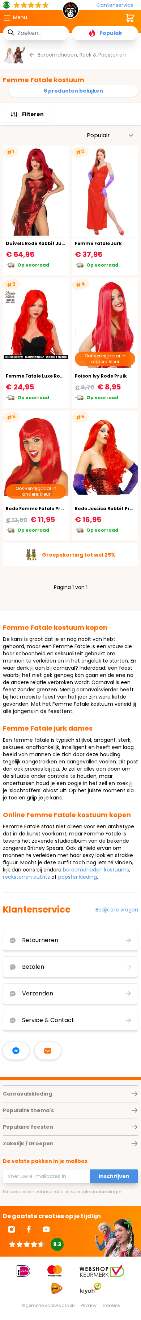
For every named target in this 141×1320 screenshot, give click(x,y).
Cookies (111, 1305)
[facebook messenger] (16, 1051)
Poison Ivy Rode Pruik (101, 376)
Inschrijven (114, 1176)
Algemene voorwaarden (48, 1305)
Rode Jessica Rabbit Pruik (106, 508)
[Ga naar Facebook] (29, 1229)
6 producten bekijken (73, 90)
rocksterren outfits (26, 876)
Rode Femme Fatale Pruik (37, 508)
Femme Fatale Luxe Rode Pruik (43, 376)
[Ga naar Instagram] (11, 1229)
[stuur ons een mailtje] (48, 1051)
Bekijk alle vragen (116, 909)
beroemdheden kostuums (96, 869)
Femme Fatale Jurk (98, 243)
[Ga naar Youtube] (46, 1229)
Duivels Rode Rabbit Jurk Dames (45, 243)
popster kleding (77, 876)
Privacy (89, 1305)
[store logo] (70, 12)
